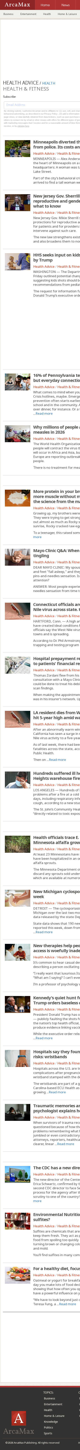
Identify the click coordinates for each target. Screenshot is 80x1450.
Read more (44, 413)
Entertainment (28, 14)
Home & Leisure (54, 1416)
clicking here (23, 126)
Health (47, 14)
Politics (48, 1427)
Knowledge (51, 1421)
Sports (48, 1433)
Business (8, 14)
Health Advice (44, 153)
